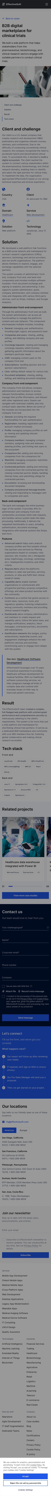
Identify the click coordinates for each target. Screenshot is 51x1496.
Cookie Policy (36, 1465)
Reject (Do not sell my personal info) (25, 1483)
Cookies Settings (25, 1490)
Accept (25, 1476)
